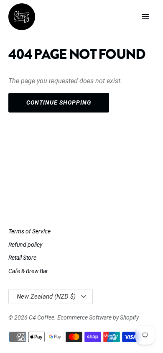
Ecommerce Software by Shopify (98, 317)
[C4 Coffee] (21, 16)
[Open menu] (145, 17)
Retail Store (22, 257)
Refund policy (25, 244)
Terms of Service (29, 231)
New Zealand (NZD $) (46, 296)
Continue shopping (58, 102)
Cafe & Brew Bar (28, 271)
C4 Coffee (41, 317)
